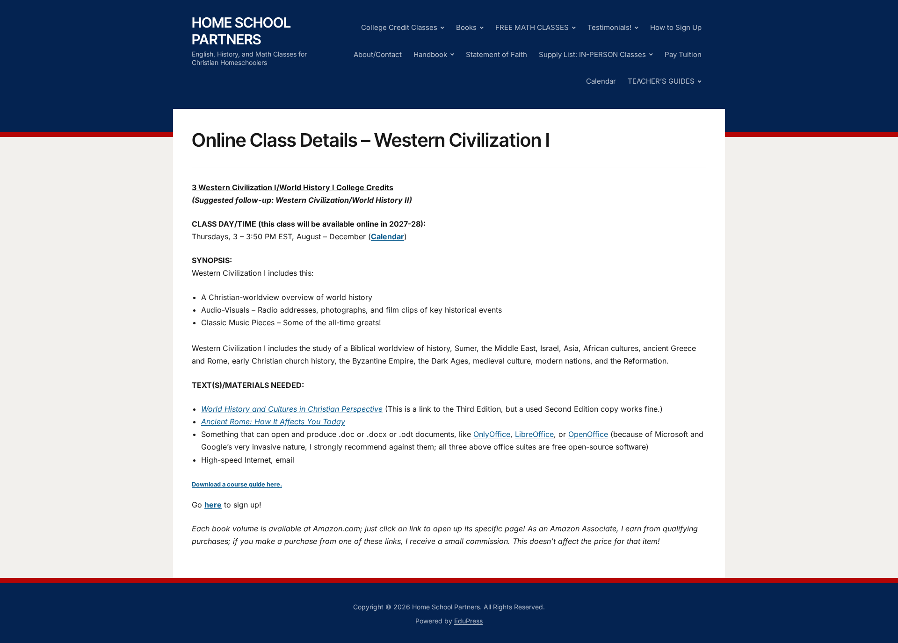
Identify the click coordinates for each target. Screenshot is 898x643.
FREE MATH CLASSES (532, 27)
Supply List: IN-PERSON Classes (592, 54)
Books (466, 27)
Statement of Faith (496, 54)
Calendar (601, 81)
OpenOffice (588, 434)
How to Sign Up (676, 27)
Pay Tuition (683, 54)
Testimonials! (609, 27)
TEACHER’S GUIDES (661, 81)
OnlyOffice (491, 434)
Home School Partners (241, 31)
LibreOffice (534, 434)
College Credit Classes (399, 27)
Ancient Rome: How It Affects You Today (273, 421)
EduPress (468, 621)
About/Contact (378, 54)
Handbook (430, 54)
